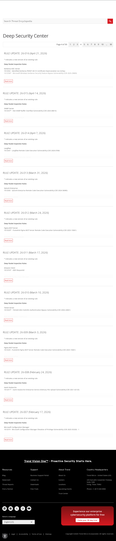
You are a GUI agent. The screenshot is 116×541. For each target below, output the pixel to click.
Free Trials (34, 489)
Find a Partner (7, 489)
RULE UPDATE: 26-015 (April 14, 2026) (24, 93)
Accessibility (23, 534)
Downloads (34, 484)
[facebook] (10, 508)
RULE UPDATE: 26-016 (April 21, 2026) (25, 53)
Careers (61, 480)
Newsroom (6, 480)
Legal (13, 534)
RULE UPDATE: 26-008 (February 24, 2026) (28, 372)
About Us (62, 475)
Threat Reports (8, 484)
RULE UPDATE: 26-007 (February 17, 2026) (27, 412)
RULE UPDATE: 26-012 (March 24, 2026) (26, 212)
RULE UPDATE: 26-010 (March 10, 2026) (26, 292)
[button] (18, 522)
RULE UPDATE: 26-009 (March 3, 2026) (24, 332)
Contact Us (34, 480)
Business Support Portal (39, 475)
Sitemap (48, 534)
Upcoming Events (65, 489)
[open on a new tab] (16, 508)
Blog (4, 475)
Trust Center (63, 493)
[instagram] (23, 508)
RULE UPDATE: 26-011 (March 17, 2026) (25, 252)
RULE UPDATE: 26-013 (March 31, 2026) (25, 172)
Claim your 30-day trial (86, 519)
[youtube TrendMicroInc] (29, 508)
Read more (8, 81)
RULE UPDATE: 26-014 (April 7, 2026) (24, 133)
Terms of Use (37, 534)
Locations (62, 484)
